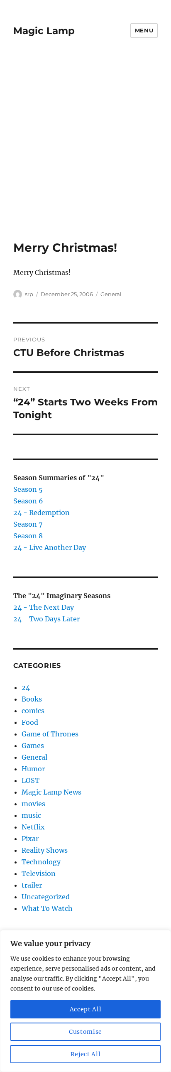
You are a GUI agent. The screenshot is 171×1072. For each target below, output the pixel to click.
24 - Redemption (41, 512)
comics (33, 710)
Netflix (33, 827)
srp (29, 294)
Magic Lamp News (51, 792)
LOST (30, 780)
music (31, 815)
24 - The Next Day (43, 607)
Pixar (30, 838)
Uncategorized (46, 897)
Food (30, 722)
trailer (32, 885)
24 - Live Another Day (49, 547)
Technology (41, 862)
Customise (85, 1031)
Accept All (86, 1009)
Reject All (86, 1054)
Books (32, 699)
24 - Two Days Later (46, 619)
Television (39, 873)
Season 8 (28, 536)
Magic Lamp (44, 31)
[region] (85, 1001)
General (111, 294)
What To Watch (47, 908)
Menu (144, 30)
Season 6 (28, 501)
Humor (33, 769)
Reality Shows (45, 850)
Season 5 (28, 489)
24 (26, 687)
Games (33, 745)
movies (33, 804)
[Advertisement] (85, 150)
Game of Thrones (50, 734)
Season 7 (27, 524)
